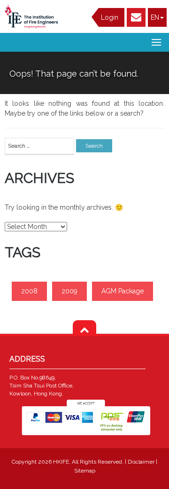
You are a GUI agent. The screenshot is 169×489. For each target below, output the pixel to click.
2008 (29, 291)
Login (109, 17)
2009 (69, 291)
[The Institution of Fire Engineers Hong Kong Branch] (33, 16)
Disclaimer (142, 461)
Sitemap (84, 470)
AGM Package (122, 291)
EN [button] (155, 17)
